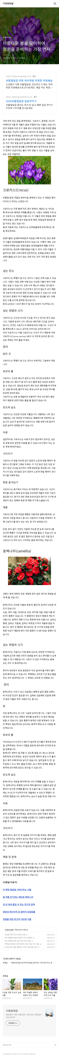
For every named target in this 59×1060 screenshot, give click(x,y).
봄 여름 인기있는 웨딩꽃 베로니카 (18, 896)
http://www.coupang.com (18, 76)
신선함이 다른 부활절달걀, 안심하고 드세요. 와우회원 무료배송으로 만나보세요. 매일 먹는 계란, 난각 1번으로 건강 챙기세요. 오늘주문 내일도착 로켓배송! (29, 86)
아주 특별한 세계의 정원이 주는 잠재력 (18, 937)
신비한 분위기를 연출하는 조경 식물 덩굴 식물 (20, 947)
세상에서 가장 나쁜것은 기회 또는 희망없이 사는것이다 (24, 1016)
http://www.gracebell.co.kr (19, 97)
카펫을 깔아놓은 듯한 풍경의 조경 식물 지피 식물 (21, 944)
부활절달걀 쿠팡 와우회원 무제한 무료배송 (29, 80)
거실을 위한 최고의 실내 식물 (14, 934)
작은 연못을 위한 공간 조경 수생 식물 (17, 941)
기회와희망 (8, 3)
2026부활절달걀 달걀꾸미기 (21, 101)
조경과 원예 (9, 930)
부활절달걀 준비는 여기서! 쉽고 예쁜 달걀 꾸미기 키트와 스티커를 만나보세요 (29, 106)
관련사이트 (7, 1045)
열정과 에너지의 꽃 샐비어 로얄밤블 (19, 911)
